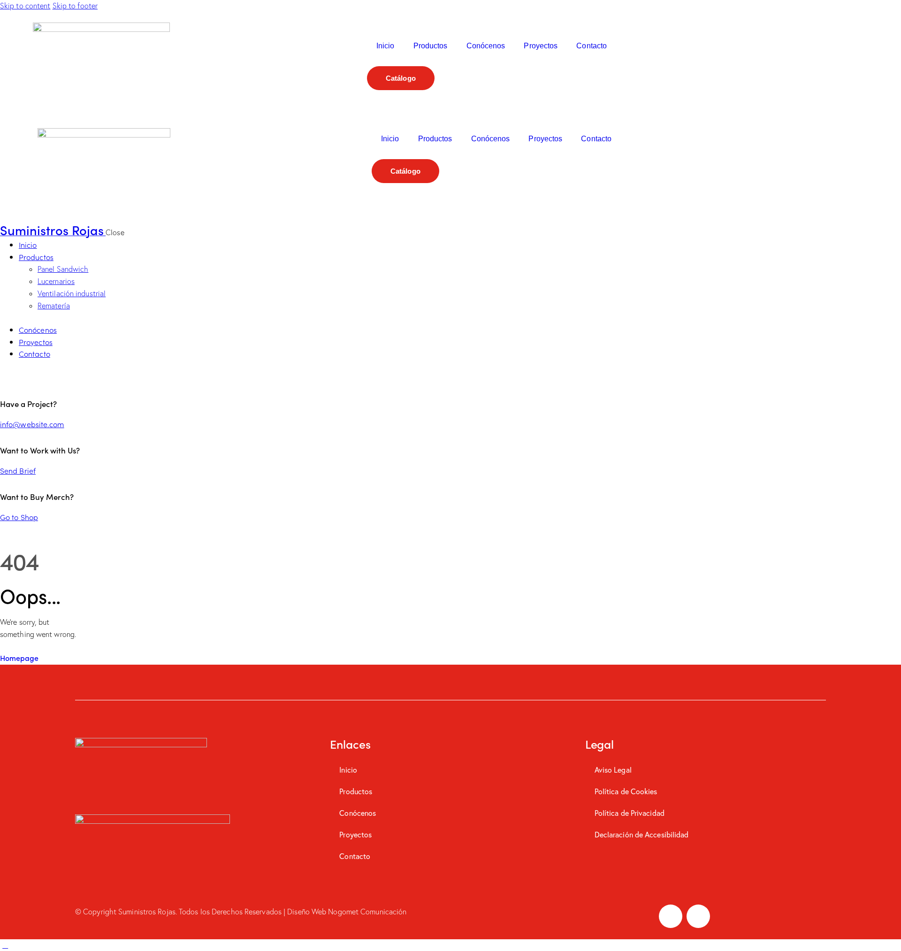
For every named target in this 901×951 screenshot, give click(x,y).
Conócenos (485, 46)
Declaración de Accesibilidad (642, 834)
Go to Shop (19, 517)
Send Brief (18, 470)
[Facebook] (670, 916)
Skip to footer (75, 5)
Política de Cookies (626, 791)
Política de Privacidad (629, 813)
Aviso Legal (613, 770)
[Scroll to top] (5, 945)
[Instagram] (698, 916)
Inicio (385, 46)
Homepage (19, 657)
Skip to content (25, 5)
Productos (430, 46)
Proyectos (540, 46)
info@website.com (32, 424)
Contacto (591, 46)
